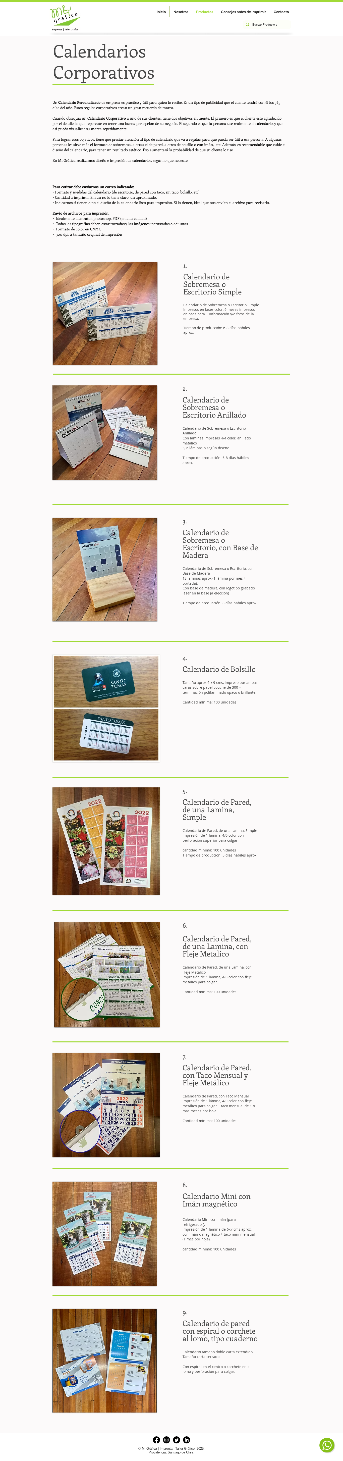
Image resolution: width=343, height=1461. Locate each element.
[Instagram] (166, 1439)
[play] (149, 472)
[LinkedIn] (186, 1439)
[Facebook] (156, 1439)
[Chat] (326, 1445)
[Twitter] (176, 1439)
